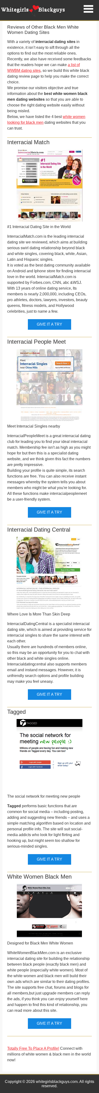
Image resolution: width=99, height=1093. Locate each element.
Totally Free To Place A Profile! (33, 1048)
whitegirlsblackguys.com (57, 1082)
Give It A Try (49, 324)
